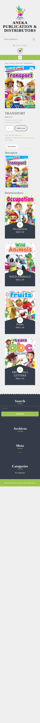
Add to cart (21, 128)
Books (12, 63)
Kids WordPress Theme (13, 483)
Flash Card (18, 63)
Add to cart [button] (20, 224)
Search (33, 39)
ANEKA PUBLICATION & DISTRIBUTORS (20, 27)
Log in (20, 452)
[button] (32, 69)
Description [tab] (12, 146)
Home (7, 63)
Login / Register (21, 45)
